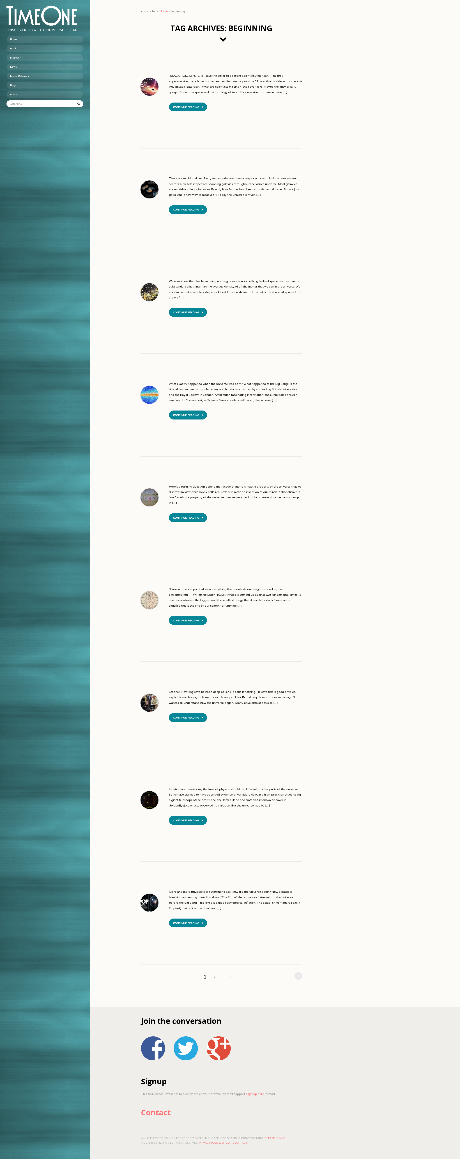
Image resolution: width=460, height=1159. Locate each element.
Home (13, 39)
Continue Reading (186, 107)
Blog (13, 85)
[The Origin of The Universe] (44, 18)
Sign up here (255, 1094)
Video (13, 94)
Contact (156, 1112)
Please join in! (275, 1138)
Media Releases (19, 76)
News (13, 66)
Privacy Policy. (210, 1142)
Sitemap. (228, 1142)
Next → (297, 976)
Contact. (241, 1142)
